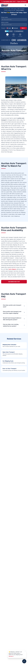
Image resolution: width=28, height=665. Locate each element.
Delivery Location (4, 22)
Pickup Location (4, 17)
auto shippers (12, 269)
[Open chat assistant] (24, 661)
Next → (23, 28)
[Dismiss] (25, 651)
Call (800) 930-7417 (14, 281)
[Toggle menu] (25, 5)
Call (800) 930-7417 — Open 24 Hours (14, 1)
